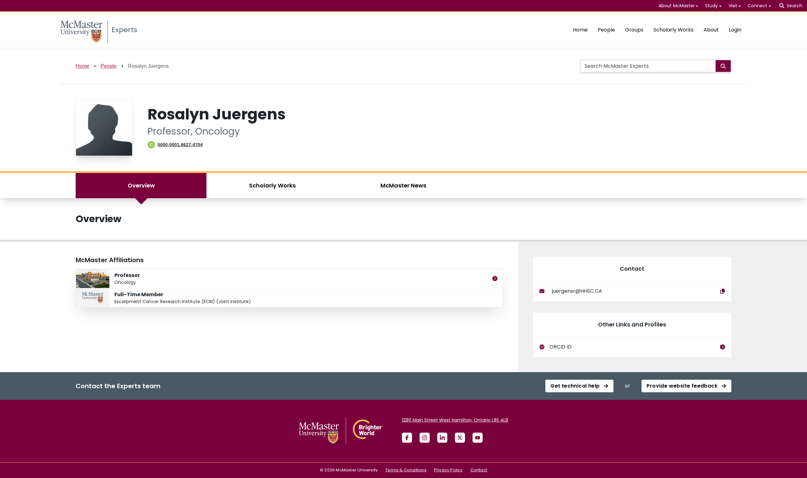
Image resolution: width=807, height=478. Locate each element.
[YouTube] (478, 438)
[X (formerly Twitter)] (460, 438)
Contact (478, 470)
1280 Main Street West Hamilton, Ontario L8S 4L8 (455, 420)
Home (580, 29)
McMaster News (403, 185)
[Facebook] (407, 438)
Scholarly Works (673, 29)
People (606, 29)
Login (735, 29)
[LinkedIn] (442, 438)
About (711, 29)
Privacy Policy (448, 470)
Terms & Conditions (406, 470)
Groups (634, 29)
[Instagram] (425, 438)
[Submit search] (723, 66)
